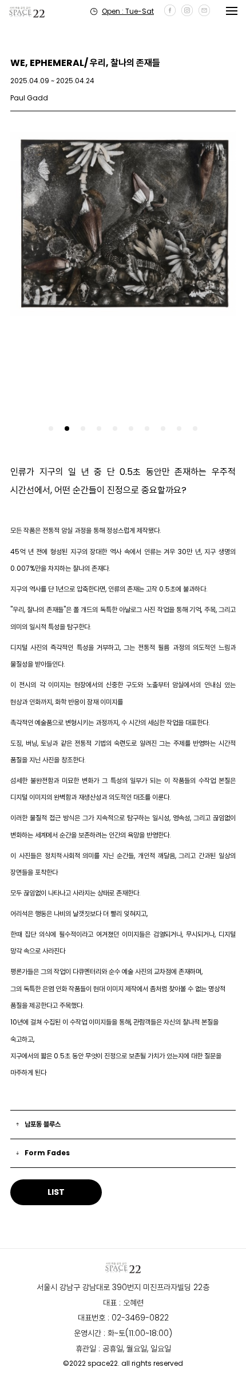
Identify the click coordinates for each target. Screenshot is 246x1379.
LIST (56, 1192)
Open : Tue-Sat (128, 11)
